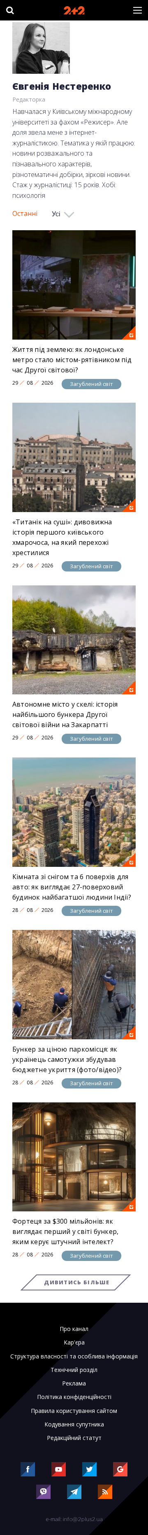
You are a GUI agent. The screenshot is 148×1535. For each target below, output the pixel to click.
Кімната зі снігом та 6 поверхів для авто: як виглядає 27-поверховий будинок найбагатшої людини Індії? (71, 887)
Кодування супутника (74, 1424)
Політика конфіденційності (74, 1397)
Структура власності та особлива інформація (74, 1356)
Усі (56, 214)
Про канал (74, 1329)
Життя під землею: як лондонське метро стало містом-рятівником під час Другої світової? (72, 359)
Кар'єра (74, 1342)
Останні (24, 213)
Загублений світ (91, 384)
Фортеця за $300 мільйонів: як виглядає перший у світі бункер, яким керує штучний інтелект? (65, 1231)
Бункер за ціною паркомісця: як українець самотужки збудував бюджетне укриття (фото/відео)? (67, 1059)
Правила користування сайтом (74, 1411)
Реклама (74, 1383)
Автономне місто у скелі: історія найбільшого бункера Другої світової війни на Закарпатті (65, 714)
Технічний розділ (74, 1370)
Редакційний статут (74, 1438)
